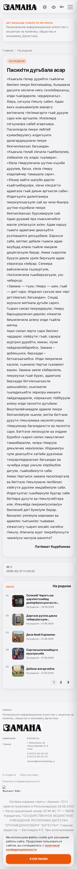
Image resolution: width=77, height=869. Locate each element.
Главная (7, 50)
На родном (24, 50)
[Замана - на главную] (20, 7)
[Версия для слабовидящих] (53, 7)
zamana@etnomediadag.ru (41, 761)
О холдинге (9, 774)
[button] (70, 7)
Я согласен (39, 858)
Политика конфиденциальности (21, 781)
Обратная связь (29, 774)
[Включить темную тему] (45, 7)
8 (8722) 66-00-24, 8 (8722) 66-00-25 (37, 755)
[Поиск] (35, 7)
